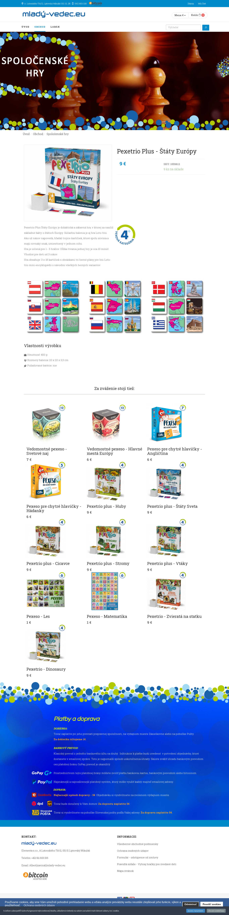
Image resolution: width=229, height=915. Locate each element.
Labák (55, 26)
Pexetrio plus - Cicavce (48, 563)
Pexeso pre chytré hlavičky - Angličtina (174, 451)
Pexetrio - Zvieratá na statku (174, 616)
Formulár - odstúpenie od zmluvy (137, 857)
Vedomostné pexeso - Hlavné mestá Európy (114, 451)
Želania (191, 4)
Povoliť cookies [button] (212, 904)
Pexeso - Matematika (107, 616)
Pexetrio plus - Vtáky (167, 563)
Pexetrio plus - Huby (106, 506)
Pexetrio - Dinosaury (46, 669)
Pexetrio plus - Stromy (108, 563)
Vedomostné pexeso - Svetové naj (46, 451)
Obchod (39, 26)
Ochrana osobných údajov (133, 850)
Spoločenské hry (58, 134)
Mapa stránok (125, 870)
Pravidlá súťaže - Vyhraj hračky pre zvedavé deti (146, 864)
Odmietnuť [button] (190, 904)
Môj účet (202, 4)
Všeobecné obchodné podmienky (137, 844)
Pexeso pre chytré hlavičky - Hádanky (53, 508)
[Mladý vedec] (53, 14)
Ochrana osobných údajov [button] (39, 905)
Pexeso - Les (38, 616)
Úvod (25, 26)
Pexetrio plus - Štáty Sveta (172, 506)
